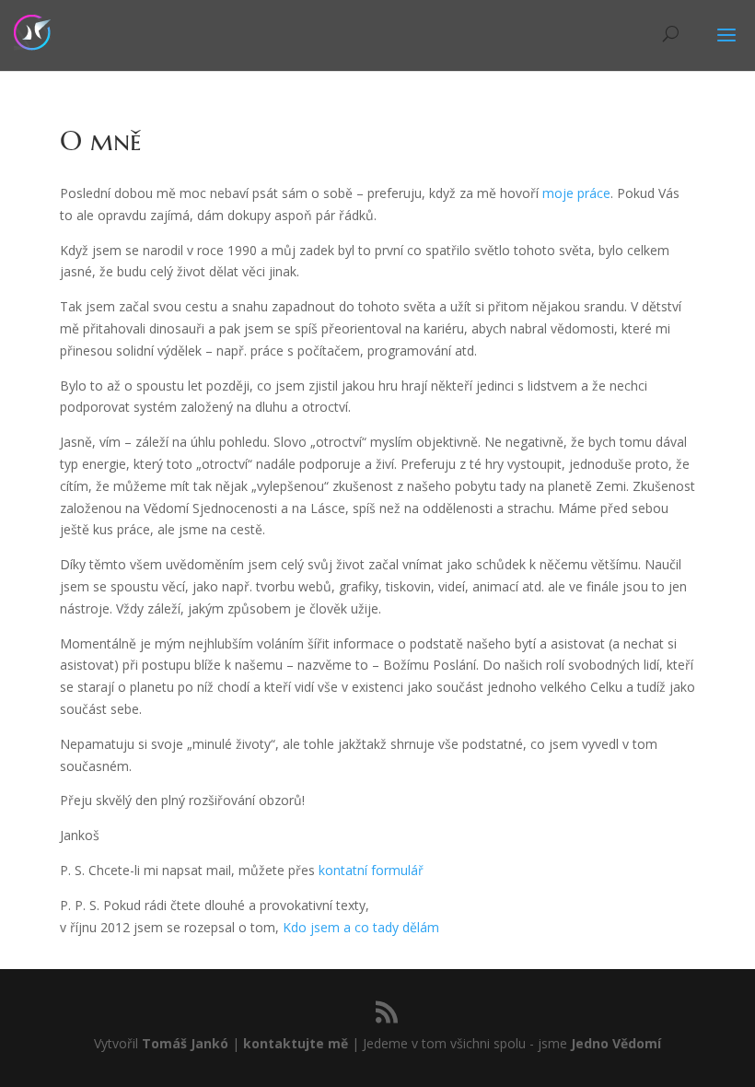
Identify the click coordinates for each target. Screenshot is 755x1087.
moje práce (576, 193)
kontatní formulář (371, 870)
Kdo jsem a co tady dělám (361, 927)
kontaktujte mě (295, 1043)
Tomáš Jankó (185, 1043)
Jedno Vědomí (616, 1043)
